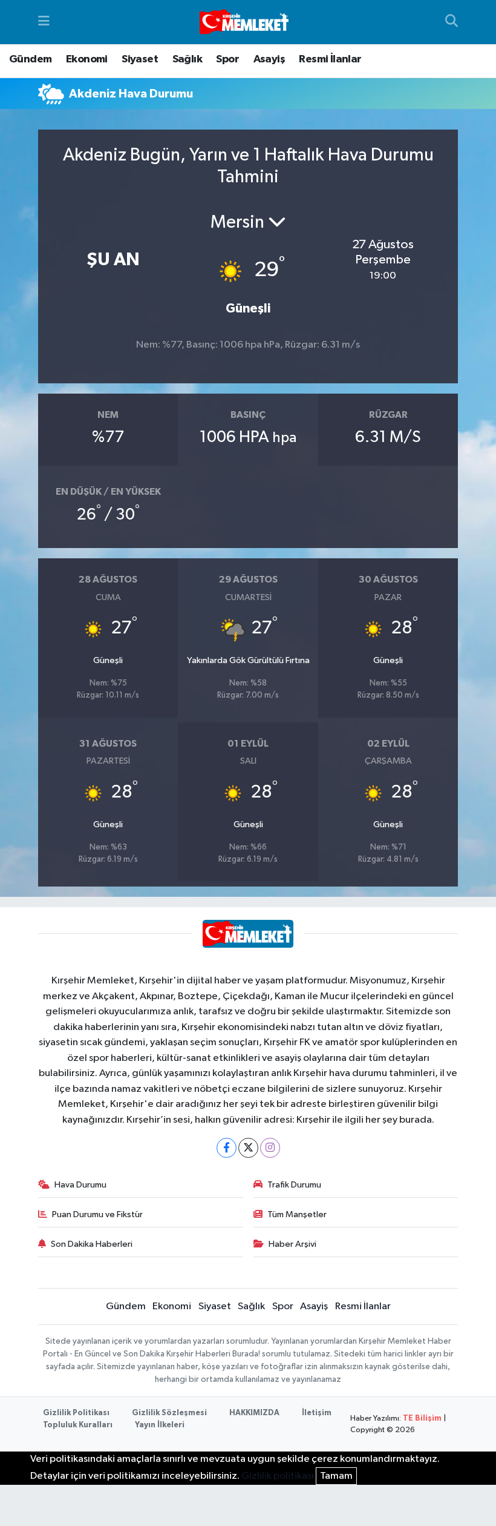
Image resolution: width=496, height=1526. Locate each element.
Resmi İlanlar (330, 59)
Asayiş (269, 59)
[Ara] (451, 22)
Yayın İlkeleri (159, 1425)
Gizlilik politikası (277, 1476)
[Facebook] (227, 1148)
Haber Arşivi (292, 1244)
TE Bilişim (422, 1418)
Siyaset (140, 59)
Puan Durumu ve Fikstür (97, 1214)
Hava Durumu (80, 1184)
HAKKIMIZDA (254, 1413)
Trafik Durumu (294, 1184)
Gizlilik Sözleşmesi (169, 1413)
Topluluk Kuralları (78, 1425)
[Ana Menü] (44, 22)
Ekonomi (87, 59)
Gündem (30, 59)
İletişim (316, 1413)
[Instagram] (270, 1148)
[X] (248, 1148)
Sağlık (187, 59)
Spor (227, 59)
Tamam (336, 1476)
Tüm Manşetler (297, 1214)
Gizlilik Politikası (76, 1413)
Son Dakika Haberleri (91, 1244)
